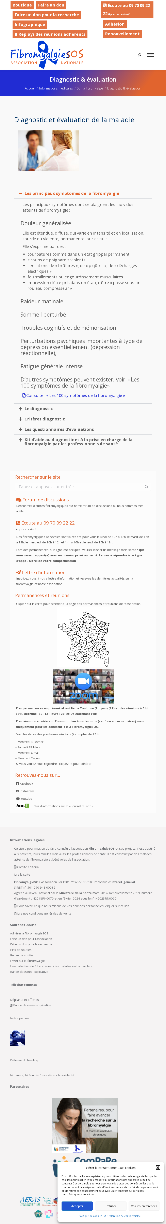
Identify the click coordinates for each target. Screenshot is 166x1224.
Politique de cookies (90, 1216)
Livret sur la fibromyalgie (27, 961)
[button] (158, 1168)
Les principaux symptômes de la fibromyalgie (71, 193)
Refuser (110, 1206)
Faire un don (51, 5)
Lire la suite (22, 874)
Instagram (26, 791)
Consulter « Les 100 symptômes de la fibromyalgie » (75, 395)
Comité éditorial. (28, 867)
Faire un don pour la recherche (47, 14)
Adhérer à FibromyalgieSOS (29, 933)
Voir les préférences (144, 1206)
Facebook (26, 783)
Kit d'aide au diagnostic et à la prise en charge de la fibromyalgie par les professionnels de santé (78, 441)
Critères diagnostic (44, 419)
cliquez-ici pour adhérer (75, 764)
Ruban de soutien (22, 955)
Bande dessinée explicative (29, 972)
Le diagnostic (38, 408)
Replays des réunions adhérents (51, 34)
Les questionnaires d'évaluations (59, 429)
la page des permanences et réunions (91, 604)
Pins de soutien (21, 950)
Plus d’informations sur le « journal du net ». (63, 806)
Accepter (77, 1206)
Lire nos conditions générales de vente (44, 913)
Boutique (22, 5)
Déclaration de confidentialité (124, 1216)
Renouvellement (122, 34)
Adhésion (115, 24)
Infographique (30, 24)
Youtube (26, 798)
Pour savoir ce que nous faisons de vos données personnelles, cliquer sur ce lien (73, 906)
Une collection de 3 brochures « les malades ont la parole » (51, 966)
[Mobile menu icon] (150, 55)
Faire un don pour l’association (31, 939)
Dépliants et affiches (24, 1000)
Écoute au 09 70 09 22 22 (126, 9)
